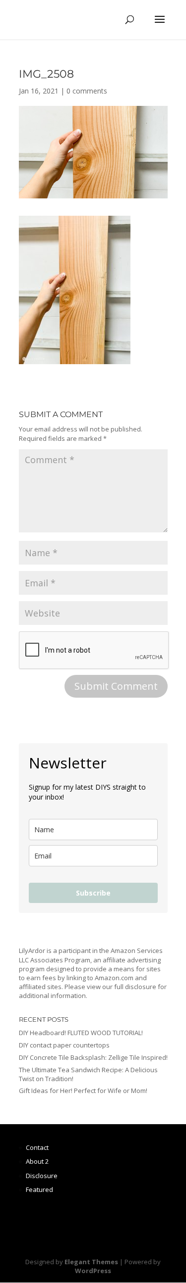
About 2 (37, 1161)
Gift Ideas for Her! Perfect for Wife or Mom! (83, 1090)
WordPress (93, 1270)
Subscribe (93, 893)
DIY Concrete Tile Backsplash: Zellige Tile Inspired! (93, 1057)
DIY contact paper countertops (64, 1045)
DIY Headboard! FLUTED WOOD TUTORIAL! (81, 1032)
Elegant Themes (91, 1261)
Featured (39, 1189)
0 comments (86, 90)
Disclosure (42, 1175)
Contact (37, 1147)
